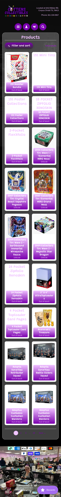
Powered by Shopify (30, 489)
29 (34, 433)
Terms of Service (22, 465)
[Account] (26, 26)
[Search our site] (42, 26)
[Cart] (34, 26)
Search (14, 461)
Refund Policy (43, 461)
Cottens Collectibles (29, 487)
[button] (19, 46)
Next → (42, 433)
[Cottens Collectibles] (16, 11)
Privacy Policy (27, 461)
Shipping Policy (39, 465)
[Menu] (18, 26)
